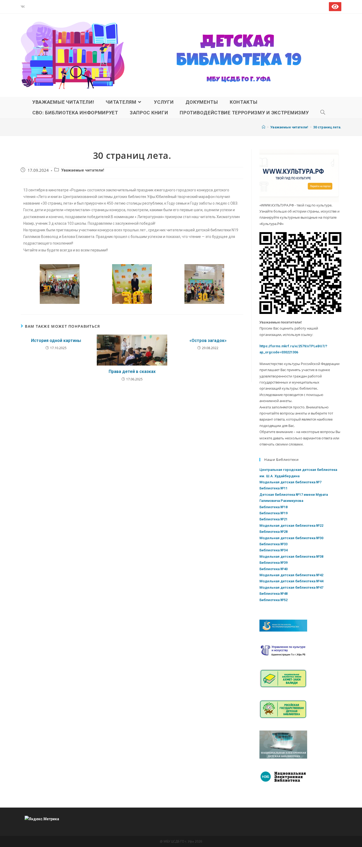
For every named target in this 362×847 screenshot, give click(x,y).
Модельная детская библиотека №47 (291, 587)
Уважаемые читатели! (82, 170)
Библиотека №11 (273, 488)
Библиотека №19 (273, 513)
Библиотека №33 (273, 544)
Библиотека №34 (273, 550)
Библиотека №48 (273, 594)
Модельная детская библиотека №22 (291, 526)
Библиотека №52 (273, 600)
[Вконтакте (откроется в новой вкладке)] (24, 6)
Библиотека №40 (273, 569)
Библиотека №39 (273, 563)
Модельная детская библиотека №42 (291, 575)
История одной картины (56, 340)
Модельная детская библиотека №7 (290, 482)
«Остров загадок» (208, 340)
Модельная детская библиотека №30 (291, 538)
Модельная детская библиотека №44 (291, 581)
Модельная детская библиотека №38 (291, 556)
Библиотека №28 (273, 532)
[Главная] (263, 127)
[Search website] (323, 112)
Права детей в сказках (132, 371)
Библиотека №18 (273, 507)
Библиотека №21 (273, 519)
